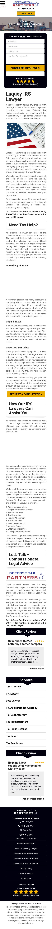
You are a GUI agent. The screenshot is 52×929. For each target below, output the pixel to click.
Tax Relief (11, 736)
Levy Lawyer (13, 700)
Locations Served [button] (25, 885)
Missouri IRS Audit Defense (26, 853)
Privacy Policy (26, 868)
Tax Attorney (13, 686)
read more (32, 662)
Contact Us (26, 879)
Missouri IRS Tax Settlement (26, 864)
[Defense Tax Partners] (26, 812)
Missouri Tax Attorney (26, 838)
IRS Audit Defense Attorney (21, 707)
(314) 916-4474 (26, 8)
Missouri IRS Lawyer (26, 843)
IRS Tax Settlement (17, 721)
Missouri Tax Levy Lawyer (26, 848)
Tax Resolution (14, 743)
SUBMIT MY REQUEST (24, 68)
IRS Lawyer (12, 693)
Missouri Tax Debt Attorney (26, 859)
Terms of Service (26, 874)
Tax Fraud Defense (16, 729)
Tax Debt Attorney (16, 714)
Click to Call (27, 13)
